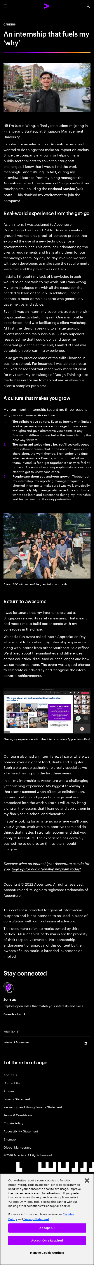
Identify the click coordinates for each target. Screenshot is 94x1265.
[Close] (87, 1180)
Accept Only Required (47, 1240)
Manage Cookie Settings (47, 1252)
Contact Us (11, 1082)
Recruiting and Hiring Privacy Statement (32, 1107)
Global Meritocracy (17, 1147)
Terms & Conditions (17, 1115)
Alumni (8, 1090)
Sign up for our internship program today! (46, 868)
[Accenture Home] (47, 6)
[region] (47, 1219)
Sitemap (9, 1139)
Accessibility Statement (20, 1131)
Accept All (46, 1227)
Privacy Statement (16, 1099)
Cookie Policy (13, 1123)
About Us (10, 1074)
